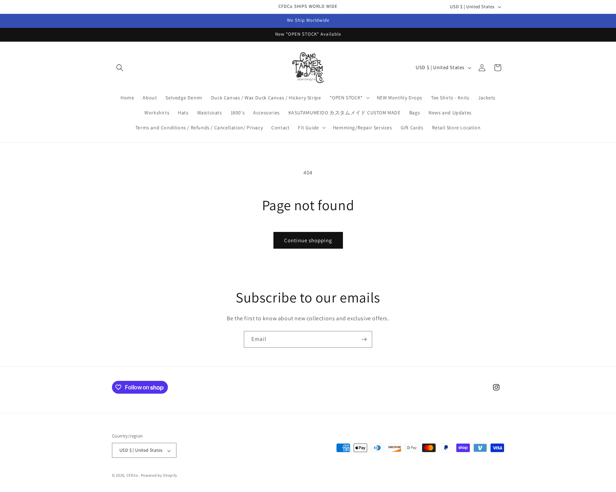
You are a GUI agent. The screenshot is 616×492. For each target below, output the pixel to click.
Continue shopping (308, 240)
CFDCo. (133, 475)
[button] (120, 68)
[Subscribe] (364, 339)
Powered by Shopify (159, 475)
